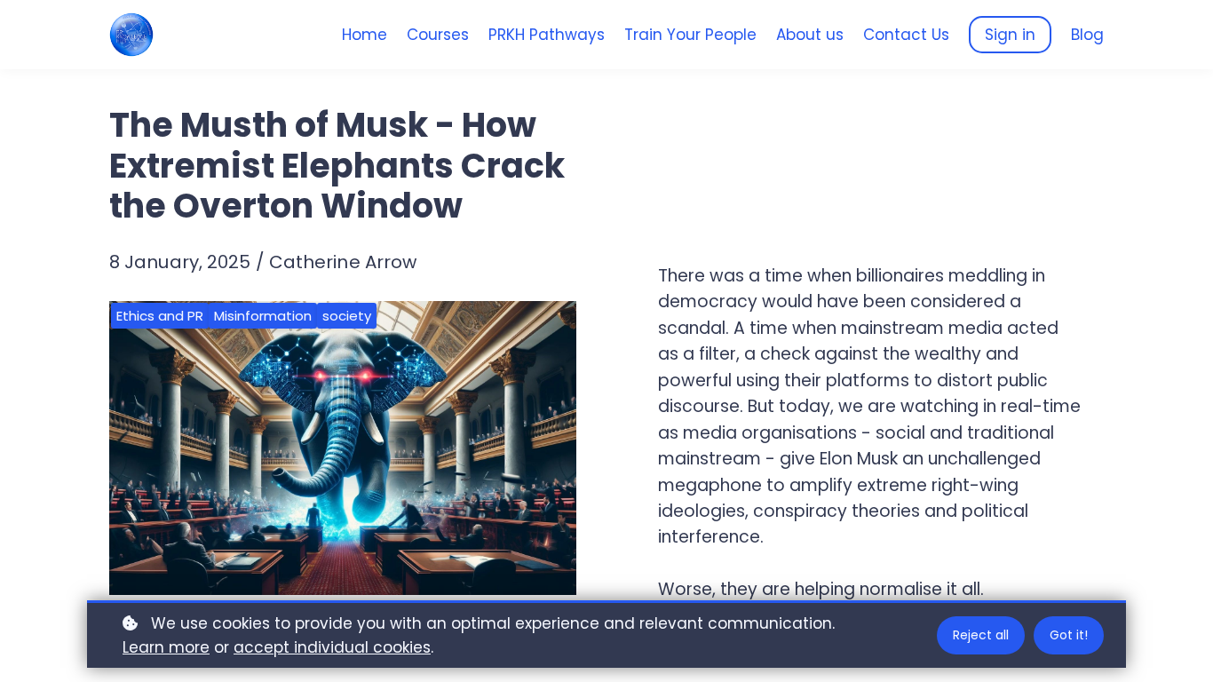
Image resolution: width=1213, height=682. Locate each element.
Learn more (166, 647)
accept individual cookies (332, 647)
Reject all (981, 635)
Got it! (1069, 635)
